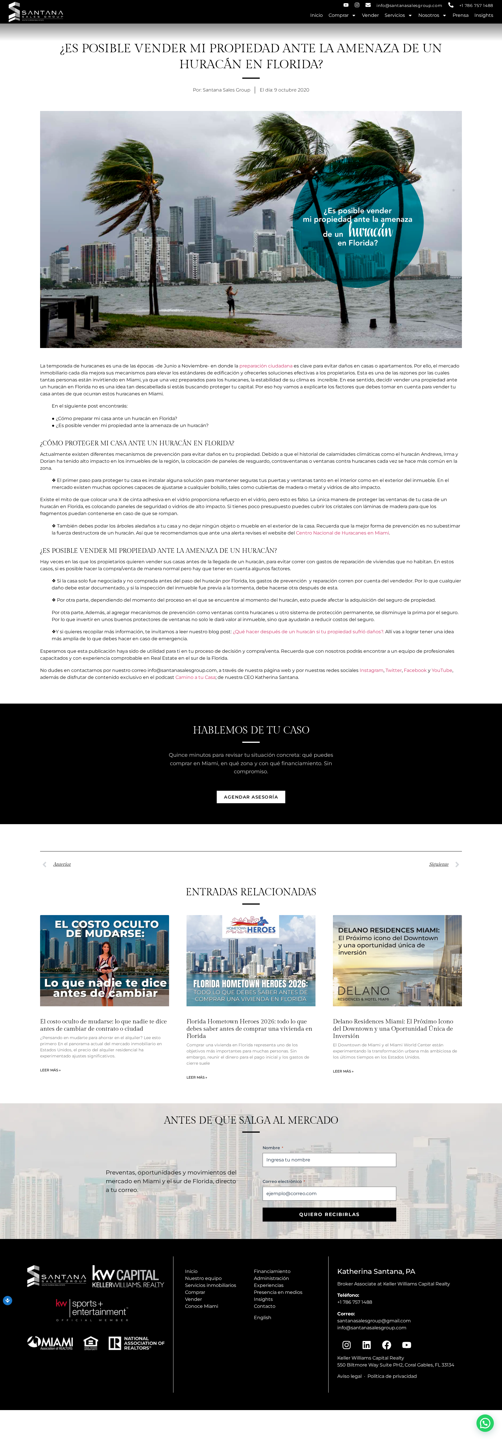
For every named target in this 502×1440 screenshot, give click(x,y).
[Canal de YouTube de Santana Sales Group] (346, 5)
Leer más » (50, 1070)
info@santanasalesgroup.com (409, 5)
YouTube (442, 670)
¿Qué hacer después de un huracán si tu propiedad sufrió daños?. (308, 631)
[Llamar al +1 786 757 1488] (450, 5)
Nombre (273, 1147)
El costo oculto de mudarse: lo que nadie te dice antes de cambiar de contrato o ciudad (103, 1025)
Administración (271, 1278)
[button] (485, 1423)
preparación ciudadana (266, 366)
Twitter (394, 670)
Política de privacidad (392, 1376)
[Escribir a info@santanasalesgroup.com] (368, 5)
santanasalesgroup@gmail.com (374, 1321)
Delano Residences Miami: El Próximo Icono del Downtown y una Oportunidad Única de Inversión (393, 1029)
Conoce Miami (201, 1306)
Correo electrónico (284, 1181)
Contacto (264, 1306)
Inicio (316, 15)
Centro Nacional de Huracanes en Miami (342, 533)
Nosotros (428, 15)
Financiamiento (272, 1271)
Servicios (395, 15)
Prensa (461, 15)
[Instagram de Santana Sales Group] (357, 5)
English (262, 1317)
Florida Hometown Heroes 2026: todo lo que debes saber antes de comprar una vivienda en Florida (249, 1029)
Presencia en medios (278, 1292)
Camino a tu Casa (195, 677)
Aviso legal (349, 1376)
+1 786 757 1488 (476, 5)
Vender (370, 15)
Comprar (339, 15)
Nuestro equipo (203, 1278)
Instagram (371, 670)
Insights (483, 15)
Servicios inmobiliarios (210, 1285)
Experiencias (269, 1285)
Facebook (415, 670)
